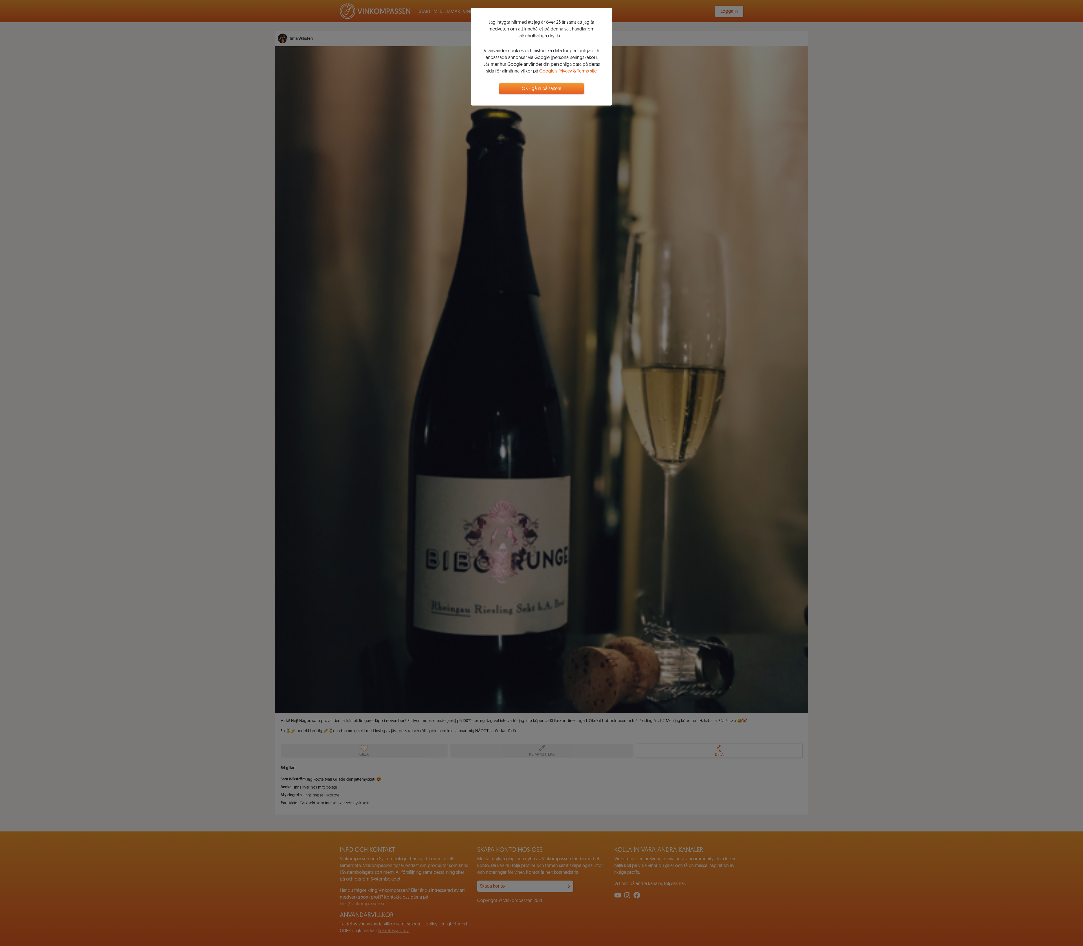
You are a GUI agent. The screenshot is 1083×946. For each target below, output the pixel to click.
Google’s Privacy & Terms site (568, 71)
